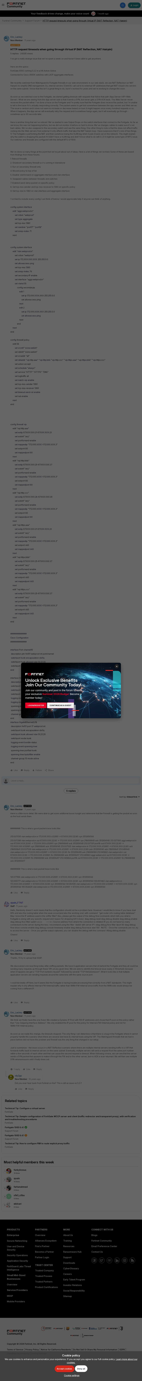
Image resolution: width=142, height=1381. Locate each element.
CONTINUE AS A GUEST (60, 705)
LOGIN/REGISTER (36, 705)
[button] (71, 1375)
